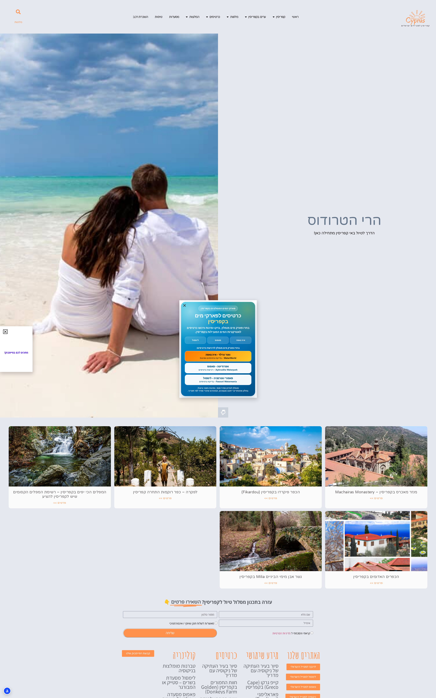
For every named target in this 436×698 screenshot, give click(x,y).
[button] (18, 12)
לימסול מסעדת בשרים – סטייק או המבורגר (179, 682)
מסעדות (174, 17)
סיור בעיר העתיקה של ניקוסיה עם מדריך (261, 670)
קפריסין (280, 17)
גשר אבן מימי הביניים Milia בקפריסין (270, 577)
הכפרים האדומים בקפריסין (376, 577)
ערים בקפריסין (257, 17)
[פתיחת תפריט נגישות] (7, 691)
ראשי (295, 17)
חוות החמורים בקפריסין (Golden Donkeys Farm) (219, 687)
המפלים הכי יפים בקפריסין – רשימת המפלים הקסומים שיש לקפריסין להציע (59, 494)
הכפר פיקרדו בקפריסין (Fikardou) (271, 492)
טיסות (158, 17)
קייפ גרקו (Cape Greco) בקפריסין (262, 684)
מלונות (234, 17)
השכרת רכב (140, 17)
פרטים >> (376, 498)
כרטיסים (214, 17)
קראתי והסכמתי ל (291, 633)
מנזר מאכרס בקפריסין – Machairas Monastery (376, 492)
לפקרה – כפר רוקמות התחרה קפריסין (165, 492)
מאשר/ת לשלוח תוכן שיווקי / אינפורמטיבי (191, 623)
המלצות (194, 17)
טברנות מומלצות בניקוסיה (179, 668)
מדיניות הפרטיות (281, 633)
